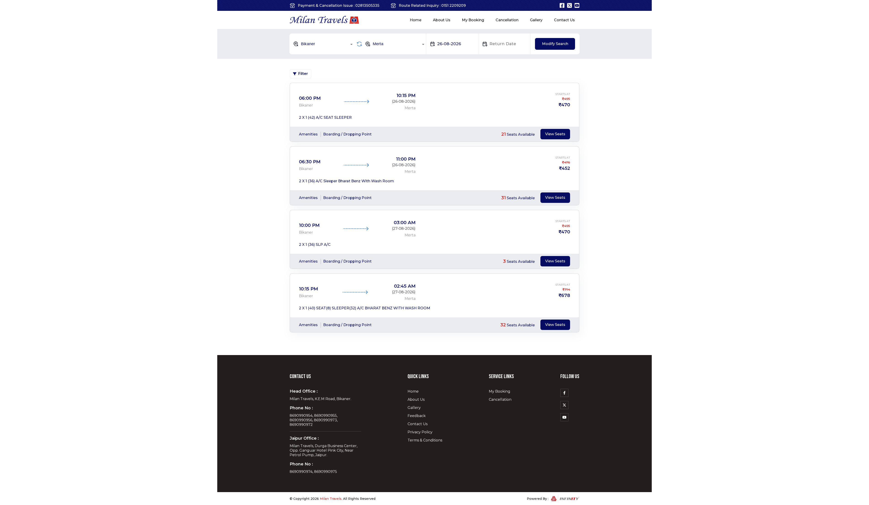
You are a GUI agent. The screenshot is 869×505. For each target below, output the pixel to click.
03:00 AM (404, 222)
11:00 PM (405, 159)
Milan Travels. (331, 499)
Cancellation (507, 20)
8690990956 (301, 420)
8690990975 (325, 471)
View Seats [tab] (555, 134)
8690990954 (301, 415)
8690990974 (301, 471)
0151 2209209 (453, 5)
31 (503, 197)
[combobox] (323, 44)
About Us (441, 20)
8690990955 (325, 415)
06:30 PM (309, 161)
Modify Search (555, 44)
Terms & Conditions (425, 440)
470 (565, 104)
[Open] (351, 44)
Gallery (536, 20)
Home (415, 20)
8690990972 (301, 424)
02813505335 (367, 5)
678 (565, 295)
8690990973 (325, 420)
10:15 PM (405, 95)
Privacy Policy (420, 432)
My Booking (473, 20)
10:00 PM (309, 225)
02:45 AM (404, 286)
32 (503, 324)
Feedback (417, 416)
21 (503, 134)
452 (566, 168)
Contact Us (564, 20)
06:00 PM (310, 98)
